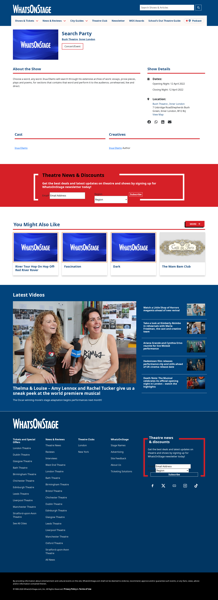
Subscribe (135, 194)
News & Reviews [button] (52, 20)
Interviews (51, 458)
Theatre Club (99, 20)
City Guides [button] (77, 20)
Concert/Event (73, 46)
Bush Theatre (160, 103)
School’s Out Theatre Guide (164, 20)
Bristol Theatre (54, 491)
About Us (116, 465)
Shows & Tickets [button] (25, 20)
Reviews (50, 451)
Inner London (87, 39)
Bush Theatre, (70, 39)
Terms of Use (85, 589)
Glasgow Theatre (22, 461)
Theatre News (53, 445)
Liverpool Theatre (23, 500)
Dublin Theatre (21, 454)
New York (83, 451)
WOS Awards (136, 20)
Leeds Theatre (21, 493)
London (82, 445)
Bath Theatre (20, 467)
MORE (193, 223)
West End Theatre (55, 465)
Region (98, 194)
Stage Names (118, 445)
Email (46, 195)
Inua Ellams (21, 148)
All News (50, 559)
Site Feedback (118, 458)
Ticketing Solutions (121, 471)
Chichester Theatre (23, 480)
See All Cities (20, 523)
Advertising (117, 451)
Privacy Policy (70, 589)
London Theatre (22, 448)
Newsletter (118, 20)
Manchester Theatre (24, 506)
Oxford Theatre (54, 543)
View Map (158, 114)
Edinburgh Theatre (23, 487)
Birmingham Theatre (24, 474)
